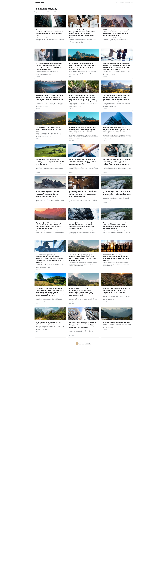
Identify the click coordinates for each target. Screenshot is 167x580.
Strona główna (129, 2)
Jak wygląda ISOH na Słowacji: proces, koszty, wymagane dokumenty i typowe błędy (48, 129)
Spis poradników (119, 2)
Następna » (88, 343)
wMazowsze (39, 2)
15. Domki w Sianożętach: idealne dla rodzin (116, 322)
